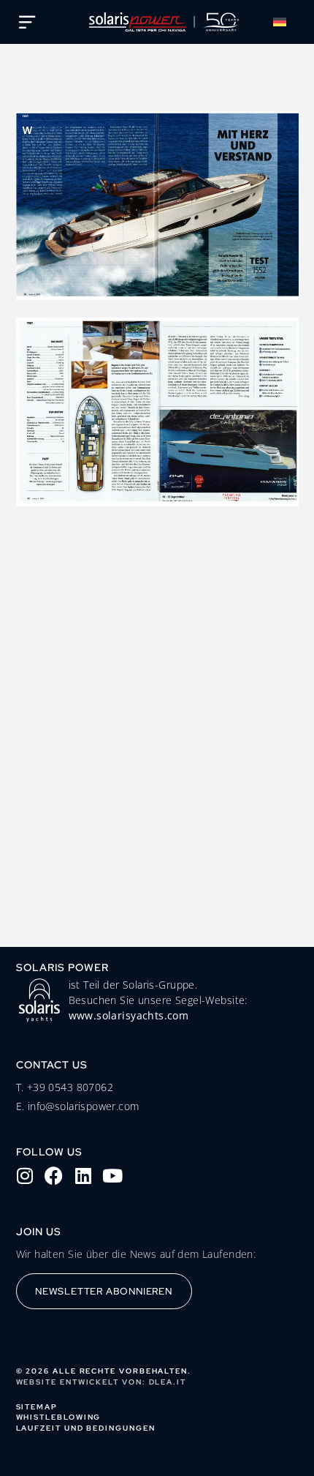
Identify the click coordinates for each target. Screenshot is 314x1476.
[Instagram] (24, 1176)
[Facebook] (54, 1176)
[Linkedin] (83, 1176)
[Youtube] (112, 1176)
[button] (282, 22)
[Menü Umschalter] (27, 22)
